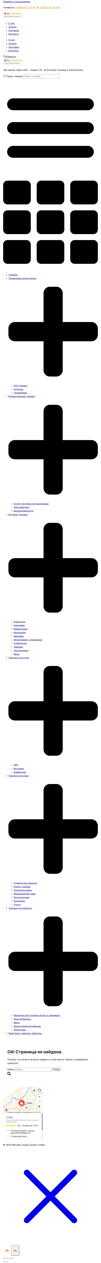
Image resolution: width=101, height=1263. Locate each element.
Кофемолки (20, 772)
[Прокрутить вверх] (7, 1250)
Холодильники (21, 897)
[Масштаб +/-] (4, 1258)
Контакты (13, 34)
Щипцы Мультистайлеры (27, 1026)
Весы (16, 654)
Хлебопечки (20, 643)
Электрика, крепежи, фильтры (25, 1033)
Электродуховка (23, 890)
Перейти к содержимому (17, 1)
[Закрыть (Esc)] (12, 1258)
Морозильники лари (25, 893)
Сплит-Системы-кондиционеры (31, 503)
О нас (11, 23)
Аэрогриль (19, 621)
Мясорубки (20, 632)
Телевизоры (20, 393)
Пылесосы (19, 901)
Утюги (17, 904)
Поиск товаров (14, 76)
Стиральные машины (25, 883)
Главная (13, 274)
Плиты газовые (22, 886)
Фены (17, 1022)
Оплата (12, 27)
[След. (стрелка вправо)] (7, 1261)
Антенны (18, 389)
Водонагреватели (23, 511)
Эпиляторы (20, 1029)
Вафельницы (21, 629)
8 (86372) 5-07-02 (26, 7)
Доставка (13, 30)
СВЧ (16, 765)
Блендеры (19, 625)
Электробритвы (22, 1019)
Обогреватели (21, 507)
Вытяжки (19, 768)
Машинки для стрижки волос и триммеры (37, 1015)
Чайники (18, 647)
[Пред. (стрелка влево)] (4, 1261)
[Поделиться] (10, 1258)
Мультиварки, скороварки (28, 639)
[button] (50, 175)
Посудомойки (21, 650)
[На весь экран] (7, 1258)
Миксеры (19, 636)
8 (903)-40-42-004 (50, 7)
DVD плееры (20, 385)
